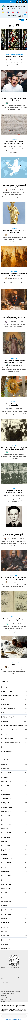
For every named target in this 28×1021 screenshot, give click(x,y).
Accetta (4, 1016)
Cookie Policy (8, 1019)
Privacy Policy (14, 1019)
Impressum (20, 1019)
